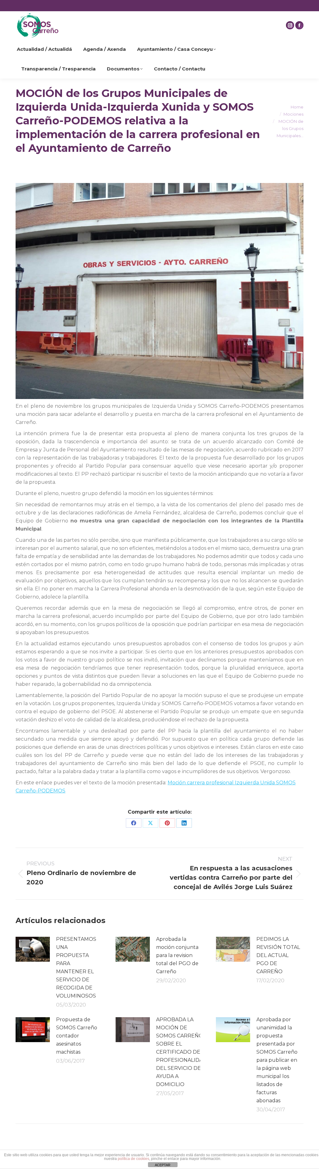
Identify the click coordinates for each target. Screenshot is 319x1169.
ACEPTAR (162, 1165)
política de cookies (133, 1159)
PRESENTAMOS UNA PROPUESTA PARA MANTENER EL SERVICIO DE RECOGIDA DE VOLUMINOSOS (76, 967)
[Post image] (33, 949)
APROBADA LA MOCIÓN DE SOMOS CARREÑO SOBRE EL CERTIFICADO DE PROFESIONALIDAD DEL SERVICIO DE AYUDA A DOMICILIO (181, 1052)
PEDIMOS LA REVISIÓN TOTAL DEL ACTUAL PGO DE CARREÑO (278, 955)
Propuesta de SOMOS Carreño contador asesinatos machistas (76, 1036)
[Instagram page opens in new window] (290, 25)
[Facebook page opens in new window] (299, 25)
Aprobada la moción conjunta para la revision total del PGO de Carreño (177, 955)
